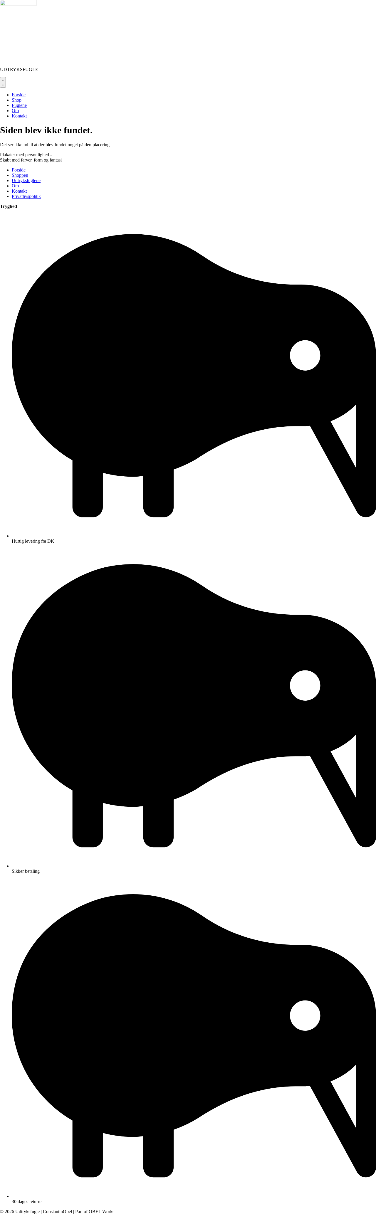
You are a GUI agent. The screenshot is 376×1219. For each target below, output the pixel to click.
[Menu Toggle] (3, 82)
